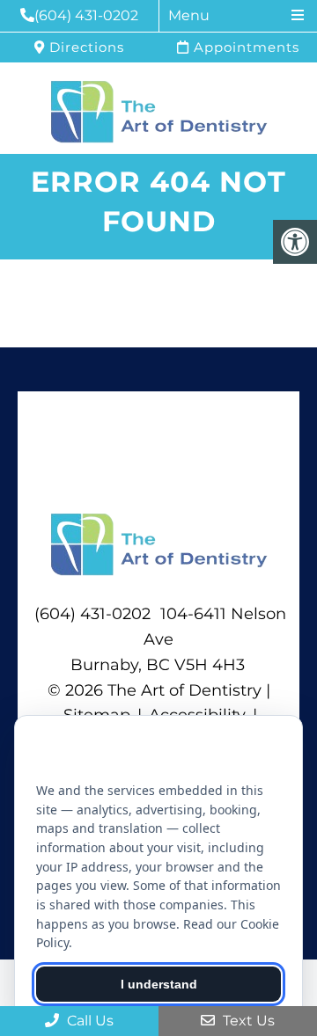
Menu (189, 15)
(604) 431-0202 (86, 15)
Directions (84, 47)
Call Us (88, 1020)
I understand (159, 984)
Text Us (247, 1020)
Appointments (244, 47)
